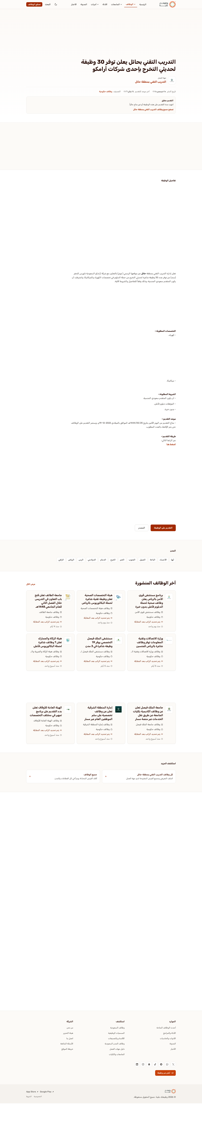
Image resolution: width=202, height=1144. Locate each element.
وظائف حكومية (105, 91)
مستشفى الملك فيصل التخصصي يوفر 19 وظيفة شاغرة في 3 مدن (98, 642)
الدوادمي (92, 559)
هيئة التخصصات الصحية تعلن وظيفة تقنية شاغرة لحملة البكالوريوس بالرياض (97, 598)
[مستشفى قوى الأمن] (169, 597)
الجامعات (115, 4)
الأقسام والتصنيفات (116, 1038)
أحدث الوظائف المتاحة (166, 1027)
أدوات (93, 4)
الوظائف (129, 4)
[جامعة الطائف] (68, 597)
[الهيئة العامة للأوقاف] (68, 709)
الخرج (113, 559)
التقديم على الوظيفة (163, 527)
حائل (143, 273)
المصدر (141, 527)
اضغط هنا (171, 444)
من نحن (70, 1027)
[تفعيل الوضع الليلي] (55, 4)
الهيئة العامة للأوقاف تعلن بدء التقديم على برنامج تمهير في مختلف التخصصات (46, 711)
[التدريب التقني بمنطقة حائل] (172, 80)
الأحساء (163, 559)
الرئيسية (142, 4)
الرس (81, 559)
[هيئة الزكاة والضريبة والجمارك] (68, 640)
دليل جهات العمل (117, 1049)
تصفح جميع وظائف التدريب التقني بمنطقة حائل (153, 109)
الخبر (122, 559)
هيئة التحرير (68, 1033)
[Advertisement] (101, 38)
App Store (31, 1091)
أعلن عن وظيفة (163, 1073)
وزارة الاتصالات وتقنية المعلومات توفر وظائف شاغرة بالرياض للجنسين (149, 642)
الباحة (152, 559)
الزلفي (61, 559)
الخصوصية (38, 1096)
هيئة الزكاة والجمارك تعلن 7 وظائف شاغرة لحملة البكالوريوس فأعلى (48, 642)
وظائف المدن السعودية (114, 1043)
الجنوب (132, 559)
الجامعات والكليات (116, 1054)
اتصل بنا (69, 1038)
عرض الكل (30, 584)
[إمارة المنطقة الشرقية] (118, 709)
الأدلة (105, 4)
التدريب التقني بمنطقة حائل (150, 81)
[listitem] (173, 1064)
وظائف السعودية (117, 1027)
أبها (172, 559)
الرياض (71, 559)
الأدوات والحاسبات (168, 1038)
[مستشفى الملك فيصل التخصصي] (118, 640)
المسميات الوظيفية (116, 1033)
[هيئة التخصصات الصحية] (118, 597)
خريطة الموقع (67, 1049)
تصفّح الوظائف (34, 4)
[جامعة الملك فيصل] (169, 709)
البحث (48, 4)
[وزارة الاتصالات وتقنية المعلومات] (169, 640)
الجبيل (143, 559)
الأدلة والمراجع (169, 1033)
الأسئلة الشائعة (66, 1043)
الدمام (103, 559)
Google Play (45, 1091)
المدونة (84, 4)
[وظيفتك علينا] (167, 4)
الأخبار (74, 4)
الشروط (29, 1096)
